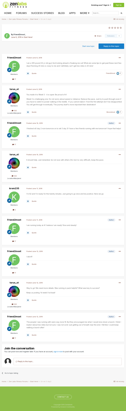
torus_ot (14, 89)
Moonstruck (111, 112)
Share (98, 36)
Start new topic (88, 46)
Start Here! (28, 37)
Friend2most (19, 34)
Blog (61, 13)
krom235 (14, 188)
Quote (34, 73)
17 (15, 79)
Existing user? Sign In (100, 5)
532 (15, 111)
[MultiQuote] (27, 73)
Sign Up (119, 5)
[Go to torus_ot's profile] (14, 97)
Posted (34, 58)
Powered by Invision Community (63, 407)
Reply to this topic (111, 46)
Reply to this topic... (25, 361)
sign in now (58, 351)
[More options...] (119, 57)
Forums (21, 13)
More (83, 13)
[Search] (121, 13)
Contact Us (63, 397)
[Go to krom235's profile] (14, 197)
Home (8, 13)
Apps (72, 13)
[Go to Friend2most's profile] (7, 36)
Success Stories (42, 13)
